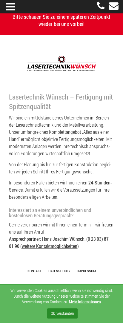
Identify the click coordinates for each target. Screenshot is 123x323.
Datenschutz (59, 271)
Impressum (86, 271)
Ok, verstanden (62, 313)
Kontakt (34, 271)
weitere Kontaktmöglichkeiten (49, 246)
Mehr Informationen (85, 302)
